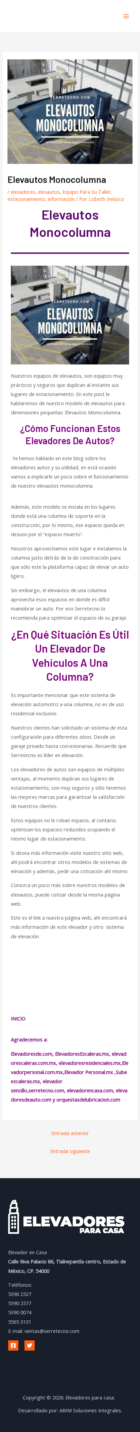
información (61, 198)
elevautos (49, 191)
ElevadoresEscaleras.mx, (83, 1053)
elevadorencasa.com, (91, 1090)
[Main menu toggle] (126, 16)
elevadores (23, 191)
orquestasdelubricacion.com (88, 1099)
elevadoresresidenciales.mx (90, 1062)
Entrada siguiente (70, 1151)
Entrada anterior (70, 1133)
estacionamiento (26, 198)
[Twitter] (29, 1345)
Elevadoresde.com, (33, 1053)
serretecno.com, (47, 1090)
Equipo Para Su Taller (87, 191)
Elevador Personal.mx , (90, 1072)
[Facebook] (13, 1345)
